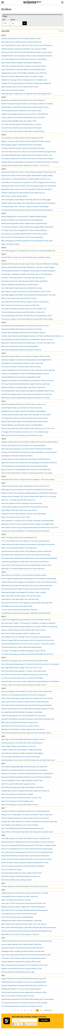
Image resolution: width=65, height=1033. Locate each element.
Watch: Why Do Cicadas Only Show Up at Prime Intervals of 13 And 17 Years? (26, 291)
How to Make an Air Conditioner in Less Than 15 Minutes (19, 825)
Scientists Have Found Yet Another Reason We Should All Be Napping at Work (26, 931)
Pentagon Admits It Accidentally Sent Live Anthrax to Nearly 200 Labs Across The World (29, 162)
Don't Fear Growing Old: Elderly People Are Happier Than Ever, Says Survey (25, 384)
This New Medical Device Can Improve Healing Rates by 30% (20, 377)
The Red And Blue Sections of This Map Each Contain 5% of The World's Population (28, 271)
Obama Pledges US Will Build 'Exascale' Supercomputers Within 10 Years (25, 107)
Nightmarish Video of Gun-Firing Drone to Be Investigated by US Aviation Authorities (29, 463)
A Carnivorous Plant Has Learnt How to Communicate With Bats (22, 678)
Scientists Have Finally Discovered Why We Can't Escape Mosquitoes (23, 445)
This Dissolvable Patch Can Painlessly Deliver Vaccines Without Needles (24, 466)
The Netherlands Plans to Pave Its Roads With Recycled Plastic (21, 647)
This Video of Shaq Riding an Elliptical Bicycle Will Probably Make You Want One (27, 654)
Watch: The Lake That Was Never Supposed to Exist (18, 784)
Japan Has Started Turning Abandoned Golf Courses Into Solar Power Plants (26, 469)
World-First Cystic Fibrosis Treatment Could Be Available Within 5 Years (24, 862)
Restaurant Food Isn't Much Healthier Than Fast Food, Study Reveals (23, 514)
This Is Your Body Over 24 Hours (11, 869)
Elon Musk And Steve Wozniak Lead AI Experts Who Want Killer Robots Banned (26, 210)
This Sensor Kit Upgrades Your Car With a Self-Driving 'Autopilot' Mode (24, 661)
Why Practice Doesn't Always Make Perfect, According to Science (22, 76)
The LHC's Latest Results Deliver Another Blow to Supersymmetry (22, 131)
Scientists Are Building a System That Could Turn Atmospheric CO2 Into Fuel (26, 394)
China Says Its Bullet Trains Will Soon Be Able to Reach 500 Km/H (22, 948)
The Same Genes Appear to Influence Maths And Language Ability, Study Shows (27, 227)
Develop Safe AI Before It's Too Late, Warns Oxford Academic (21, 989)
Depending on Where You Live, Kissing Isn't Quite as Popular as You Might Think (27, 524)
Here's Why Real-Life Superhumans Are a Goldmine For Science (21, 288)
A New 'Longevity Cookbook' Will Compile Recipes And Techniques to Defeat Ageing (28, 579)
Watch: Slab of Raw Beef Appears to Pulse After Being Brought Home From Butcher (28, 927)
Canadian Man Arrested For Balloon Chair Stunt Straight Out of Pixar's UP (25, 791)
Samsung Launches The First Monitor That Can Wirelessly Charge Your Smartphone (28, 186)
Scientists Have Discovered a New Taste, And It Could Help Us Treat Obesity (26, 415)
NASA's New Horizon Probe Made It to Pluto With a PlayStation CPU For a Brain (27, 489)
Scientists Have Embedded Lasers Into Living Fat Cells (18, 121)
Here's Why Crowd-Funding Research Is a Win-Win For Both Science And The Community (30, 664)
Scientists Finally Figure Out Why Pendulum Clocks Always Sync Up (23, 193)
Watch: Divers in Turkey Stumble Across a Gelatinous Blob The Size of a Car (25, 179)
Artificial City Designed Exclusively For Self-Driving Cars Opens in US (23, 404)
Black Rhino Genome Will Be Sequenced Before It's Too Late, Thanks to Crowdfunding (29, 626)
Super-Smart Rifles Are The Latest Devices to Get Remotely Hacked (23, 69)
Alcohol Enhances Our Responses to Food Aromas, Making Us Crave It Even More (27, 842)
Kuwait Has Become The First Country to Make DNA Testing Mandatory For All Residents (30, 681)
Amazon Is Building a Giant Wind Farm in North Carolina (19, 284)
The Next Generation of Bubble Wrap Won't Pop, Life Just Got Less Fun (24, 886)
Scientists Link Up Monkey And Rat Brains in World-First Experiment (23, 695)
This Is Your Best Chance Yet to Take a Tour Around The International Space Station (28, 152)
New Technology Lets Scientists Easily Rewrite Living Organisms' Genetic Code (26, 241)
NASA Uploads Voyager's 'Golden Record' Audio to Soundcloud (21, 145)
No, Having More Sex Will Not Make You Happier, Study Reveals (21, 712)
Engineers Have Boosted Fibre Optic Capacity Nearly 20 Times (21, 968)
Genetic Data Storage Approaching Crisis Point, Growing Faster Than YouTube (27, 698)
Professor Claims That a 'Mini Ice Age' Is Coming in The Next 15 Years (23, 685)
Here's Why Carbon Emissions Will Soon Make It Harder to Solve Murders (25, 302)
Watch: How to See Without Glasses (13, 90)
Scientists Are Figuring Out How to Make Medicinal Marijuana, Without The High (27, 709)
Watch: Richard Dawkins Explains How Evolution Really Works (21, 63)
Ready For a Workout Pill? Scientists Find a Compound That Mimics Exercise (26, 141)
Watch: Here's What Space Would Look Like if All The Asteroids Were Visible (26, 955)
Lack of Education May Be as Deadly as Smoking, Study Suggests (22, 753)
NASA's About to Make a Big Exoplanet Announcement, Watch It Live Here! (25, 398)
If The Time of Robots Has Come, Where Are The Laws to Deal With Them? (25, 541)
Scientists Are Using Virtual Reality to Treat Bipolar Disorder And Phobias (25, 531)
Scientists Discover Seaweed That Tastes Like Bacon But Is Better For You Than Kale (28, 496)
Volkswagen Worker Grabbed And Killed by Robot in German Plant (23, 951)
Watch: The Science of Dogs (10, 244)
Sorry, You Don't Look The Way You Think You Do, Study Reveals (22, 237)
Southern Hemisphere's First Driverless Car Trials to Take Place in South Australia (28, 370)
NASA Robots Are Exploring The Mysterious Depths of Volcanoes (22, 787)
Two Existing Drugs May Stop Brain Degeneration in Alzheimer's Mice (24, 992)
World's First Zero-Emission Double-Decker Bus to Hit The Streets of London (26, 859)
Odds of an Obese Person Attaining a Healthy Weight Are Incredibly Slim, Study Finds (29, 493)
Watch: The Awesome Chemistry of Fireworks (16, 900)
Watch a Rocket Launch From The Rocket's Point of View (19, 87)
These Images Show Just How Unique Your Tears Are (18, 746)
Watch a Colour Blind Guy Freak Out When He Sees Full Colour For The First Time (27, 428)
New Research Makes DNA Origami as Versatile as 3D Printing (21, 329)
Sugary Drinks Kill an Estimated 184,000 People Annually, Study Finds (23, 978)
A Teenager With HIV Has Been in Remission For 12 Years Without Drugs (24, 432)
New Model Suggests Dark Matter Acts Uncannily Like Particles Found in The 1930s (28, 295)
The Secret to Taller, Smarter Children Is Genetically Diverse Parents (23, 958)
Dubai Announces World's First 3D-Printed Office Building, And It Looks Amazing (27, 999)
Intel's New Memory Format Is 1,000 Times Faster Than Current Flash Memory (26, 45)
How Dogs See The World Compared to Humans (17, 456)
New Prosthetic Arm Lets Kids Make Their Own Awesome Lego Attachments (26, 637)
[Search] (62, 2)
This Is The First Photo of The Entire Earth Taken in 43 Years (21, 367)
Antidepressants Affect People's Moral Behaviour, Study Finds (21, 920)
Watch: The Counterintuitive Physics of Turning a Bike (19, 548)
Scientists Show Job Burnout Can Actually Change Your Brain (21, 38)
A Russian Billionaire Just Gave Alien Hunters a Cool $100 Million (22, 425)
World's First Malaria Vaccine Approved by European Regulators (22, 220)
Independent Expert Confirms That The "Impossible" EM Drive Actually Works (26, 189)
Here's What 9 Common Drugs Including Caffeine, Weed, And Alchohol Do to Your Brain (29, 527)
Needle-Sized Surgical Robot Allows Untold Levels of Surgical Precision (24, 223)
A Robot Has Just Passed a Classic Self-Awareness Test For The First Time (25, 486)
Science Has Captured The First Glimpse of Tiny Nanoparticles (21, 503)
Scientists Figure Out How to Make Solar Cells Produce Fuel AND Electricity (25, 459)
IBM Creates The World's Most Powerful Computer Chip (19, 722)
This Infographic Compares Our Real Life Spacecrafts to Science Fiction (24, 418)
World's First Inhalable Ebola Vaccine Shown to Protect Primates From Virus (26, 620)
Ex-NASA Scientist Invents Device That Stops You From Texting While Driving (26, 941)
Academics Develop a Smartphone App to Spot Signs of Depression (23, 387)
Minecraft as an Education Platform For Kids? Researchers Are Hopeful (24, 770)
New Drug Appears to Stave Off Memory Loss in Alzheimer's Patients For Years (27, 339)
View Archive (47, 1010)
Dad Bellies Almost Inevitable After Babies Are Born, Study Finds (22, 363)
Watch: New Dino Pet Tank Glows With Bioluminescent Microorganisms (24, 910)
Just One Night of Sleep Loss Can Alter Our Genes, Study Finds (21, 408)
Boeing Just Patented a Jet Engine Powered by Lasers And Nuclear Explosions (26, 777)
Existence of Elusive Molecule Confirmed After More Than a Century (23, 630)
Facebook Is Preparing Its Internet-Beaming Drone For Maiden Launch (24, 80)
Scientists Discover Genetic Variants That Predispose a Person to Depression (26, 551)
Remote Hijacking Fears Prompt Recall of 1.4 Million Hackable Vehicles (24, 216)
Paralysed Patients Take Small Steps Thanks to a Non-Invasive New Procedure (26, 56)
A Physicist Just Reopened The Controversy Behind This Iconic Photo (23, 715)
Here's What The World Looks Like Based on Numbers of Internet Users (24, 674)
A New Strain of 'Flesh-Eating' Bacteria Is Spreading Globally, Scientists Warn (26, 565)
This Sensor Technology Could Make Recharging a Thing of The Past (23, 651)
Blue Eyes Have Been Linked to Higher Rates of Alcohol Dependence (23, 907)
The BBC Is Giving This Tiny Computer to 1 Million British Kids (21, 750)
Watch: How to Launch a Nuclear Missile (14, 196)
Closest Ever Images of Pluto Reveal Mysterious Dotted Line (20, 876)
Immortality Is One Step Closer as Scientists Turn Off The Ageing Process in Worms (28, 182)
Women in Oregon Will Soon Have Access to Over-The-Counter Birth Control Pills (27, 640)
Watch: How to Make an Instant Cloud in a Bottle (17, 794)
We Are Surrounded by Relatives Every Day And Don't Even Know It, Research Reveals (28, 845)
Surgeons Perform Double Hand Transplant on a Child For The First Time (25, 165)
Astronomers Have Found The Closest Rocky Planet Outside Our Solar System (26, 52)
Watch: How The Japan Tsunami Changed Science (17, 801)
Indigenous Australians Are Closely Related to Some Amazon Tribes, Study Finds (27, 380)
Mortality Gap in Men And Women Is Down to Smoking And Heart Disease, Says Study (29, 821)
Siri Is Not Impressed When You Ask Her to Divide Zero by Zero (21, 1006)
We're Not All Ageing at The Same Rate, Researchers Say (19, 805)
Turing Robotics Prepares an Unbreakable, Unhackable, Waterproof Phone (25, 613)
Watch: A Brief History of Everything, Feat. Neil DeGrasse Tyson (21, 435)
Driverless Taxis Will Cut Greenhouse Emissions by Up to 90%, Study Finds (25, 811)
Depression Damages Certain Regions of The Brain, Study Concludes (23, 592)
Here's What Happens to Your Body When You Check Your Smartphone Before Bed (28, 251)
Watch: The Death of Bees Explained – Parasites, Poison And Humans (23, 671)
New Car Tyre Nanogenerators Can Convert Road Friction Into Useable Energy (26, 849)
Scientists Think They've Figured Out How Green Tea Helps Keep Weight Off (26, 83)
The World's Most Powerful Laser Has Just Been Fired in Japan (21, 128)
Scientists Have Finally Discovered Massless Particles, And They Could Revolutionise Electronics (32, 336)
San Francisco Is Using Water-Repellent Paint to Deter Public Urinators (24, 234)
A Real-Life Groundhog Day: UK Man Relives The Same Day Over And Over (25, 562)
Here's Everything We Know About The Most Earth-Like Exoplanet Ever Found (26, 316)
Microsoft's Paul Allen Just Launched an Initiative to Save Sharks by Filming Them (27, 719)
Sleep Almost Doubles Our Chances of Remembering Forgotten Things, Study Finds (28, 172)
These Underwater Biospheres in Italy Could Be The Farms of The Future (25, 818)
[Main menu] (2, 2)
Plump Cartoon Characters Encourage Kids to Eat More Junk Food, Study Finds (26, 603)
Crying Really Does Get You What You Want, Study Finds (19, 896)
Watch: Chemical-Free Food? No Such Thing (15, 517)
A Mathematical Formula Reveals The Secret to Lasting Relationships (23, 982)
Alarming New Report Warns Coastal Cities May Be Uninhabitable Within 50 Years (28, 391)
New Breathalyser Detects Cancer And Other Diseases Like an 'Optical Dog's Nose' (28, 760)
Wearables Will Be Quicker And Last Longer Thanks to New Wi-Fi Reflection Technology (29, 264)
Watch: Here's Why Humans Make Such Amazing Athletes (19, 346)
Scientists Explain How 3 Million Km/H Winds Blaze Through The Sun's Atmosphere (28, 203)
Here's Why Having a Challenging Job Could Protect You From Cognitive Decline (27, 852)
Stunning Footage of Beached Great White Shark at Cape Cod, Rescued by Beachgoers (29, 558)
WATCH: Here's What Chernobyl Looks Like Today (17, 996)
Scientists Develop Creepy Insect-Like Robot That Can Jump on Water (24, 49)
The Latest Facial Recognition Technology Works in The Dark (21, 124)
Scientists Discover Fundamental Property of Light (17, 972)
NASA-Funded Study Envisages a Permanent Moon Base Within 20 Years (24, 421)
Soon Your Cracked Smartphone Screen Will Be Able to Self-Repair (22, 866)
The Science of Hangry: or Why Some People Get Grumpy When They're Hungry (27, 319)
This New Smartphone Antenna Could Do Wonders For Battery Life (23, 312)
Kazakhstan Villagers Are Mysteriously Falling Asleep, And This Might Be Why (26, 360)
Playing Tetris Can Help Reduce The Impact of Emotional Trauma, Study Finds (26, 815)
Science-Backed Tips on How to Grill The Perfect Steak (19, 914)
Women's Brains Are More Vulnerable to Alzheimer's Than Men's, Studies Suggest (27, 267)
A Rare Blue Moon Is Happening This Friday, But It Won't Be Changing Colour (26, 94)
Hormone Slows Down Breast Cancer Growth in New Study (20, 757)
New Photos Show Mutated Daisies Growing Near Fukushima (21, 350)
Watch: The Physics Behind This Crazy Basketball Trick (19, 537)
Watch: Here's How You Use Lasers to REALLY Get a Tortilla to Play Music (25, 702)
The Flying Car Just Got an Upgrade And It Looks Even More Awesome (24, 230)
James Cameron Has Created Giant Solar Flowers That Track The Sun (23, 924)
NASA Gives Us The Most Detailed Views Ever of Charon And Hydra (22, 568)
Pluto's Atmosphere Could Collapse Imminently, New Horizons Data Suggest (26, 200)
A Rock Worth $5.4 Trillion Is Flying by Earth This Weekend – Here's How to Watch (27, 479)
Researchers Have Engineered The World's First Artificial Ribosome (23, 100)
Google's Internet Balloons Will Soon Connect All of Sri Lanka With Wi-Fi (24, 114)
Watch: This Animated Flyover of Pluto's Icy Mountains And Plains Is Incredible (26, 473)
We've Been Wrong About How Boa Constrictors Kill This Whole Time (23, 309)
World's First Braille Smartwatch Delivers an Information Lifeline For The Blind (26, 104)
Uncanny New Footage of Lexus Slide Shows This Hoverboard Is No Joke (24, 507)
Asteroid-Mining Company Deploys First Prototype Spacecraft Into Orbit (25, 326)
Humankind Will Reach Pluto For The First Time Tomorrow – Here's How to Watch (28, 644)
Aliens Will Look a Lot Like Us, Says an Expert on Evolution (20, 934)
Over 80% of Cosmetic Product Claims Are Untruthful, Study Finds (22, 148)
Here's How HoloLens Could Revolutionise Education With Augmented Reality (26, 705)
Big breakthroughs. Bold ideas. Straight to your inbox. (29, 1016)
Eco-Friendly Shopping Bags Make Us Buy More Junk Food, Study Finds (24, 767)
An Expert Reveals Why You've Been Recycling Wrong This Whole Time (24, 985)
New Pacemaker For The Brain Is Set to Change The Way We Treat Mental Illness (27, 521)
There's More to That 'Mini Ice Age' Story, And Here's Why (20, 599)
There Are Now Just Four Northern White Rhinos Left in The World (23, 117)
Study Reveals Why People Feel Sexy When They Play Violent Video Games (25, 856)
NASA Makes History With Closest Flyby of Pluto (16, 606)
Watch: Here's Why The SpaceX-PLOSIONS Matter (17, 917)
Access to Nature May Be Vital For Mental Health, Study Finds (21, 944)
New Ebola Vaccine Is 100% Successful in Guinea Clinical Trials (21, 42)
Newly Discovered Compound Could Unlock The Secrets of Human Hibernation (27, 585)
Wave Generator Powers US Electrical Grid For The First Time (21, 798)
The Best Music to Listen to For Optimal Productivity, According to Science (25, 257)
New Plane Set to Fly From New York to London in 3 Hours (20, 726)
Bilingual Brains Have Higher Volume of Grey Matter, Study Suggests (23, 411)
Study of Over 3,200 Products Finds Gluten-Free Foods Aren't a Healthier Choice (27, 832)
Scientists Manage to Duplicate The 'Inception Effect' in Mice (21, 962)
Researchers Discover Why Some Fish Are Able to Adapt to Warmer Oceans (25, 356)
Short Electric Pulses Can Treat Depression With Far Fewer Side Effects (24, 281)
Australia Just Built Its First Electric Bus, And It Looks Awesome (21, 743)
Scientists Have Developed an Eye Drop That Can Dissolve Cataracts (23, 332)
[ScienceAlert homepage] (32, 2)
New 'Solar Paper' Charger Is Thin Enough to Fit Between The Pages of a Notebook (28, 623)
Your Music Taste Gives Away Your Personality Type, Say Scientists (23, 278)
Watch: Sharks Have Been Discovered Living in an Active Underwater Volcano (26, 733)
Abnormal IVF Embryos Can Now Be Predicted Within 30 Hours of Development (27, 773)
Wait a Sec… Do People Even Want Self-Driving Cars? (18, 500)
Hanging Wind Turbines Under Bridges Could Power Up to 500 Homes (24, 73)
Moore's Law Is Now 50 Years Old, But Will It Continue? (19, 298)
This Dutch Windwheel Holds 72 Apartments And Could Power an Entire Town (26, 155)
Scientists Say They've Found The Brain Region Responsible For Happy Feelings (27, 175)
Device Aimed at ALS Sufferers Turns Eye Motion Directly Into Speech (23, 575)
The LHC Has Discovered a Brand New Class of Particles (19, 610)
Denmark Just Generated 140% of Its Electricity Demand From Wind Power (25, 589)
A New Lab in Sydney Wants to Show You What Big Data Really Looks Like (25, 374)
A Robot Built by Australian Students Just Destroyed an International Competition (28, 544)
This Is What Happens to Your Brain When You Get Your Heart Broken (24, 59)
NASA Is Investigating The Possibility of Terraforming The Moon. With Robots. (26, 691)
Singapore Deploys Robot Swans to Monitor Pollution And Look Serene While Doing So (29, 442)
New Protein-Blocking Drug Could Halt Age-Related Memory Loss (22, 828)
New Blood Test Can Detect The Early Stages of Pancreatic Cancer (22, 729)
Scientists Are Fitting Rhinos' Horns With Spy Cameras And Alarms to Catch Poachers (29, 452)
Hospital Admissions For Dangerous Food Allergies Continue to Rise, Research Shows (29, 582)
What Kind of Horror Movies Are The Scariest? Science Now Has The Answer (26, 555)
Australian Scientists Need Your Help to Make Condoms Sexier (21, 873)
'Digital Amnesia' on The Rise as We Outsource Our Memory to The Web (24, 893)
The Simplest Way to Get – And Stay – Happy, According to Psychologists (25, 206)
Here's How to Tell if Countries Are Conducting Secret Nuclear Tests (23, 903)
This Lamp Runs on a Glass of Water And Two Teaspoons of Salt (22, 138)
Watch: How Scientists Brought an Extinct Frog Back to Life (20, 633)
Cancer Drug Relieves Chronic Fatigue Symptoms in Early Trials (21, 780)
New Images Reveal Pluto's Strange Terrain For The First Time (21, 668)
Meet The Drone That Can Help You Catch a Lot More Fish (20, 305)
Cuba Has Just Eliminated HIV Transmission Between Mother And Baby (24, 1003)
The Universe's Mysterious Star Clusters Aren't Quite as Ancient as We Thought (27, 158)
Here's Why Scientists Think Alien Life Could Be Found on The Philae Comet (25, 838)
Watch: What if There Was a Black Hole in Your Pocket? (19, 510)
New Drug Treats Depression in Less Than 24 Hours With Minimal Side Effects (26, 449)
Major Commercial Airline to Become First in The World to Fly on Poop (24, 965)
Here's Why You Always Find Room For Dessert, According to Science (23, 66)
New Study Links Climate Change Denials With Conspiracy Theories (23, 739)
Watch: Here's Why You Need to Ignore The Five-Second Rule (21, 596)
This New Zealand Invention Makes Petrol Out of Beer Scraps (21, 111)
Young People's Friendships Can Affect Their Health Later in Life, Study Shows (26, 274)
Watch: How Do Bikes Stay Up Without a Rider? (16, 880)
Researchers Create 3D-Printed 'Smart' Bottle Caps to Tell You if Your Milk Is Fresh (28, 343)
